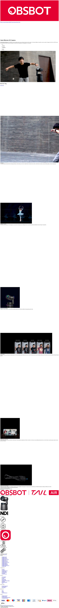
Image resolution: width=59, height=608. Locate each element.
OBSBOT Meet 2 (4, 563)
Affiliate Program (4, 596)
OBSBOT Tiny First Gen (5, 562)
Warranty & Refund (4, 570)
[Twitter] (11, 605)
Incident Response (4, 582)
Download (3, 573)
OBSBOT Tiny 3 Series (5, 559)
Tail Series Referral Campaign (6, 597)
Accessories (4, 22)
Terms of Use (4, 579)
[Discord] (1, 605)
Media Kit (3, 581)
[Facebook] (3, 605)
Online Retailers (4, 586)
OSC (2, 590)
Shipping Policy (4, 571)
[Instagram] (5, 605)
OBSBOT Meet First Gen (5, 565)
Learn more (2, 554)
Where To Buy (18, 22)
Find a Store (3, 587)
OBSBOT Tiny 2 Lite (5, 560)
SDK (2, 591)
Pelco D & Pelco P (4, 592)
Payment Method (4, 572)
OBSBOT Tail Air (4, 558)
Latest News (3, 577)
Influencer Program (4, 595)
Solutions (7, 22)
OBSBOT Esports (11, 22)
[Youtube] (8, 605)
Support (15, 22)
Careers (3, 578)
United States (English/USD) (4, 607)
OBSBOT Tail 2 (4, 557)
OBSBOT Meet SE (4, 564)
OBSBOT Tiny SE (4, 561)
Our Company (4, 576)
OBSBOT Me (4, 566)
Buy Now (5, 554)
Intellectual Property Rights (6, 580)
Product (1, 22)
